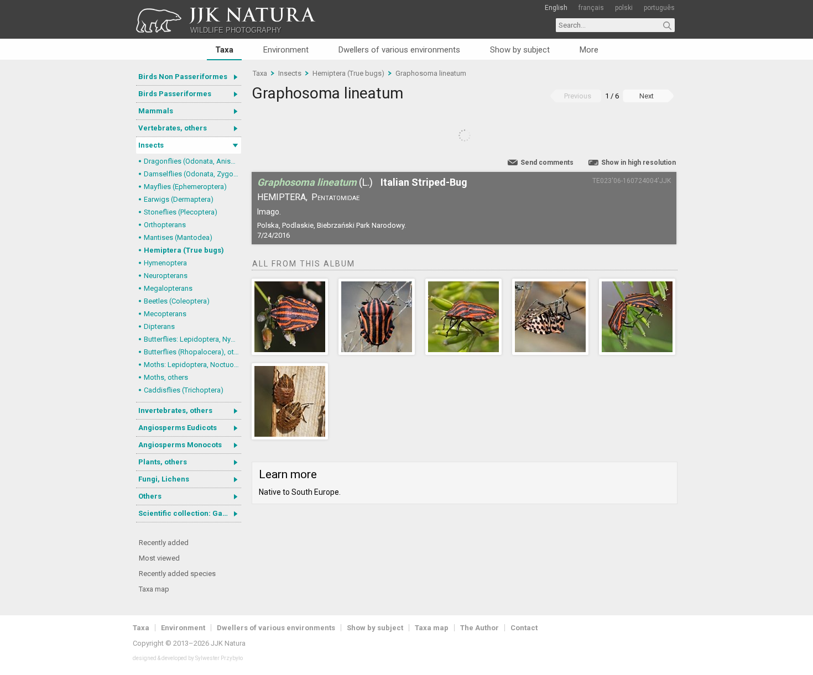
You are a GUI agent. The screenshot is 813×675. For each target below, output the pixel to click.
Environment (286, 50)
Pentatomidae (335, 197)
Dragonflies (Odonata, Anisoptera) (192, 161)
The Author (479, 628)
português (659, 8)
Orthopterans (165, 225)
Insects (151, 145)
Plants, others (162, 462)
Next (646, 96)
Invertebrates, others (175, 410)
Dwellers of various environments (399, 50)
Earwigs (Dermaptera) (178, 199)
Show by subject (520, 50)
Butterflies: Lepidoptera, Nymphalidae (192, 339)
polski (624, 8)
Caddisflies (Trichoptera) (183, 390)
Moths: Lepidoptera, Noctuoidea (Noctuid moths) (192, 364)
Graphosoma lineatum (430, 73)
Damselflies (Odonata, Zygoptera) (192, 174)
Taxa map (154, 589)
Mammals (155, 111)
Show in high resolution (638, 162)
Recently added (164, 542)
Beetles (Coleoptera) (177, 301)
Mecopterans (165, 314)
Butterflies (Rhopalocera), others (192, 352)
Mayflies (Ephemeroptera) (185, 186)
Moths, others (166, 377)
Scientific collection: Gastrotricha (189, 513)
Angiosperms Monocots (180, 445)
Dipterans (159, 326)
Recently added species (177, 573)
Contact (524, 628)
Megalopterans (168, 288)
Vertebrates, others (172, 128)
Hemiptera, (282, 197)
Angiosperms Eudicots (177, 427)
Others (149, 496)
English (556, 8)
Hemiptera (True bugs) (184, 250)
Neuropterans (165, 275)
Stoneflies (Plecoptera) (180, 212)
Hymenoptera (165, 263)
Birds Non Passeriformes (182, 76)
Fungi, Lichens (163, 479)
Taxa (224, 50)
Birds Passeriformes (174, 94)
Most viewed (159, 558)
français (591, 8)
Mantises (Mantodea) (178, 237)
